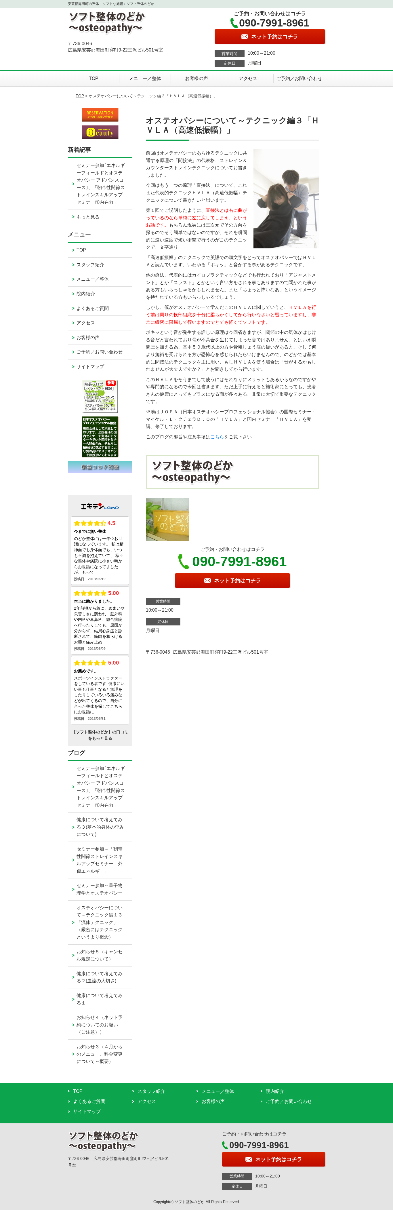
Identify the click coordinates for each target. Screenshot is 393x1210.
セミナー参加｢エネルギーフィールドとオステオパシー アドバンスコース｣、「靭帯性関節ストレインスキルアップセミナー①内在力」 (101, 184)
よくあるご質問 (93, 308)
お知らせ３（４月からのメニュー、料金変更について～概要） (100, 1054)
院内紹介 (86, 293)
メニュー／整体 (145, 78)
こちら (217, 436)
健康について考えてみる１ (100, 999)
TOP (93, 78)
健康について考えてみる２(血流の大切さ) (100, 977)
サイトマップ (90, 366)
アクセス (248, 78)
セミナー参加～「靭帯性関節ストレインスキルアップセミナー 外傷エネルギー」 (100, 860)
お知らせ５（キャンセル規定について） (100, 955)
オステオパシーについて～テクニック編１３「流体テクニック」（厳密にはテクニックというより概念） (100, 922)
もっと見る (88, 216)
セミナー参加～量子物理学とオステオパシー (100, 889)
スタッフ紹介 (90, 264)
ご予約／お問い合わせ (299, 78)
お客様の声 (196, 78)
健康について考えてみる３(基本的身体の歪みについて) (100, 827)
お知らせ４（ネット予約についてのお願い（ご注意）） (100, 1024)
